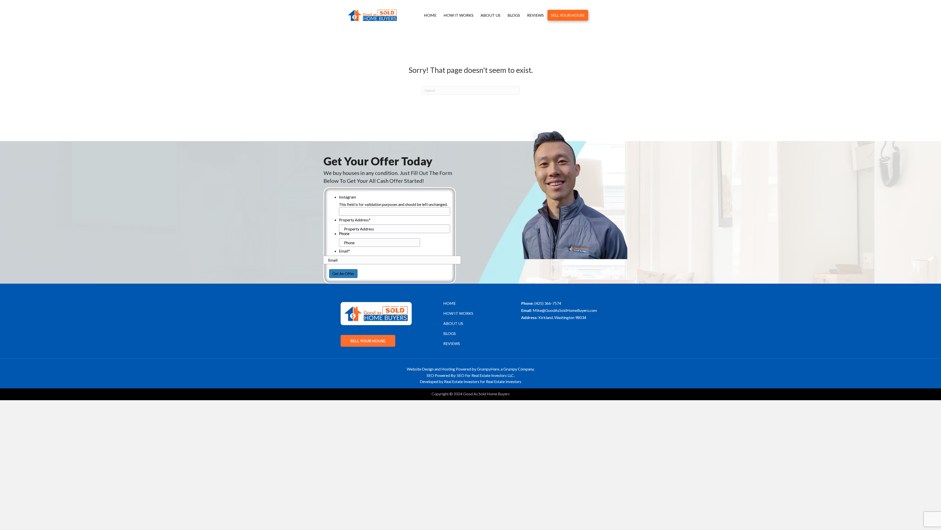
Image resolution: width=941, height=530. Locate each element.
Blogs (514, 15)
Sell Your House (568, 15)
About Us (490, 15)
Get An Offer (343, 273)
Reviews (535, 15)
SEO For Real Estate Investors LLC (485, 375)
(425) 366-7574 (547, 303)
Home (430, 15)
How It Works (458, 15)
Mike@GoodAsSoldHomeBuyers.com (565, 310)
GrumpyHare (488, 369)
